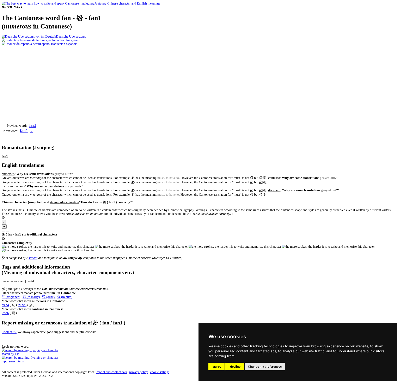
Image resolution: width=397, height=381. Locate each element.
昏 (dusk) (48, 297)
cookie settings (159, 372)
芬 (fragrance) (11, 297)
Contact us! (9, 332)
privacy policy (138, 372)
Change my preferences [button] (265, 366)
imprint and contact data (111, 372)
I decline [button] (234, 366)
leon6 (5, 313)
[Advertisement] (198, 77)
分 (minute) (64, 297)
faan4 (5, 305)
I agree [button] (216, 366)
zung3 (22, 305)
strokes (33, 258)
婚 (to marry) (31, 297)
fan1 (24, 130)
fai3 (32, 125)
